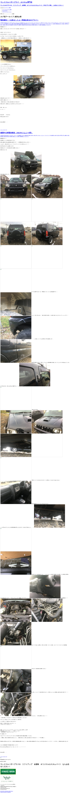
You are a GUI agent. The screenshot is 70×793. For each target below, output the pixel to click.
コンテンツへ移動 (7, 7)
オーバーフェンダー (29, 22)
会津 (55, 135)
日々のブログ (4, 10)
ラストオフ (67, 22)
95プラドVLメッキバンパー (15, 22)
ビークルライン (26, 136)
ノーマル (60, 22)
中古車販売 (6, 23)
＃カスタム (37, 23)
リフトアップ (47, 135)
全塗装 (15, 23)
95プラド (7, 22)
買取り (29, 135)
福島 (5, 136)
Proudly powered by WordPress (5, 792)
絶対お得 (7, 136)
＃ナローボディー (49, 23)
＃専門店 (66, 23)
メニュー (2, 7)
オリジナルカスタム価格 (6, 9)
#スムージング (42, 23)
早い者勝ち (65, 135)
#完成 (63, 23)
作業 (12, 23)
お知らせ (42, 22)
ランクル (2, 23)
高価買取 (21, 136)
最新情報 (18, 23)
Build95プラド (22, 22)
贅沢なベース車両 (16, 136)
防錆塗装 (25, 23)
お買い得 (35, 135)
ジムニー (15, 135)
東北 (68, 135)
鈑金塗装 (21, 23)
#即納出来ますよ (58, 23)
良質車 (11, 136)
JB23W (32, 135)
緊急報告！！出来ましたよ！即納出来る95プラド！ (19, 20)
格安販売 (2, 136)
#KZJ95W (33, 23)
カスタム (46, 22)
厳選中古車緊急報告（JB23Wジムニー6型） (16, 133)
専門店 (61, 135)
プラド (63, 22)
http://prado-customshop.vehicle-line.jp (6, 791)
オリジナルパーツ (37, 22)
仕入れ (10, 23)
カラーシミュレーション (6, 11)
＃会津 (54, 23)
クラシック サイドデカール (53, 22)
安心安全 (58, 135)
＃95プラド (29, 23)
